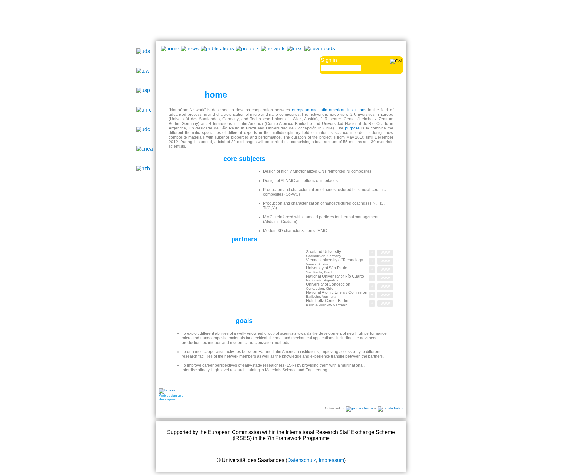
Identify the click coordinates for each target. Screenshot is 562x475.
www (385, 252)
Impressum (331, 460)
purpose (352, 128)
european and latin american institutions (329, 110)
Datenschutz (301, 460)
